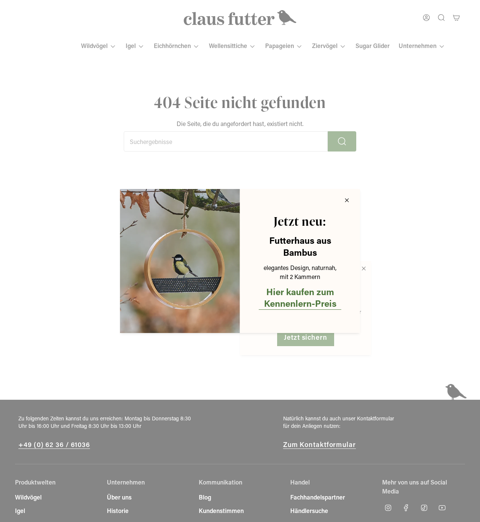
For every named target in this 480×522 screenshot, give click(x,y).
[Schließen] (346, 200)
